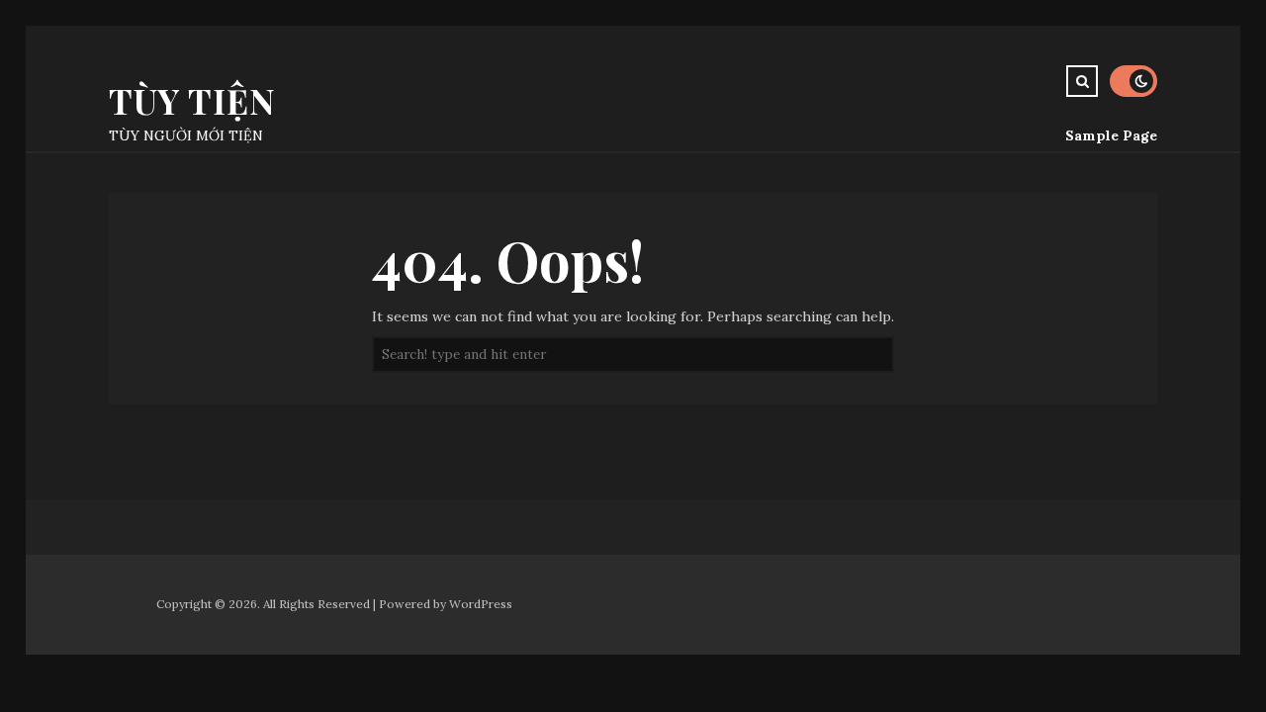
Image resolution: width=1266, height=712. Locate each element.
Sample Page (1111, 135)
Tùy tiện (192, 100)
